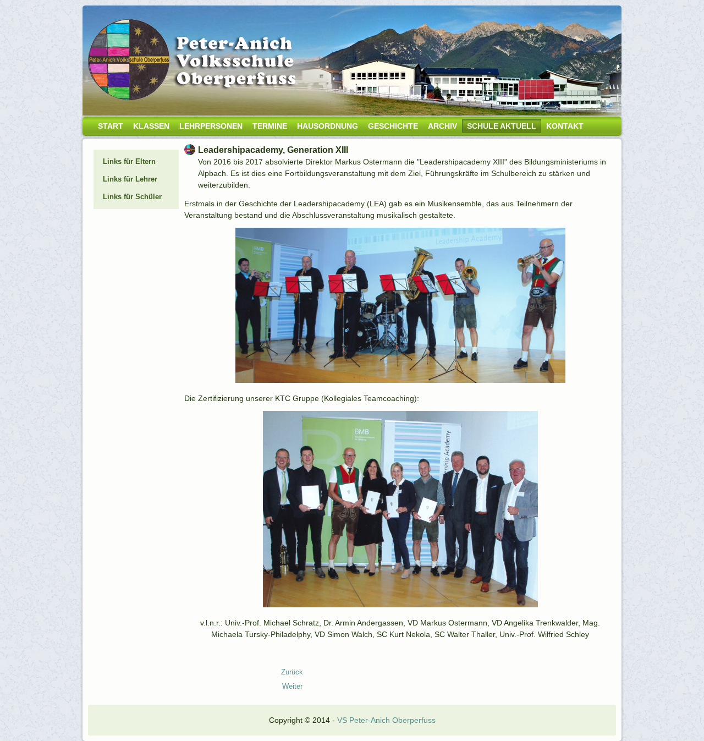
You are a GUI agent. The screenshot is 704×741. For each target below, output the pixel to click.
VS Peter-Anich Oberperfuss (386, 720)
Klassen (151, 126)
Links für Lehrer (130, 179)
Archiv (442, 126)
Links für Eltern (129, 161)
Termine (269, 126)
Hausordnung (327, 126)
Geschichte (393, 126)
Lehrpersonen (211, 126)
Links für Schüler (132, 197)
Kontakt (565, 126)
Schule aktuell (501, 126)
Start (110, 126)
